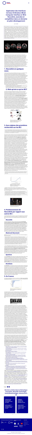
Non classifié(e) (7, 407)
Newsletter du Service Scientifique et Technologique (8, 406)
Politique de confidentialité (18, 432)
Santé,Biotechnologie (11, 393)
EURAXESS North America (26, 424)
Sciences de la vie (21, 394)
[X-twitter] (1, 429)
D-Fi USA (25, 425)
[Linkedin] (3, 429)
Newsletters (11, 406)
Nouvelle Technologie (19, 391)
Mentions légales (13, 432)
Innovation (8, 391)
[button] (28, 3)
